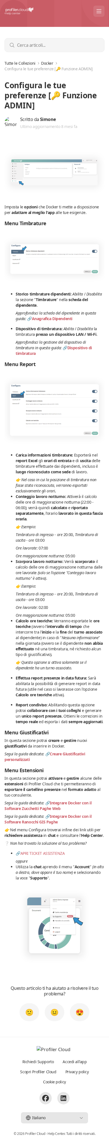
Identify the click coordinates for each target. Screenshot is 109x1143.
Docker (47, 63)
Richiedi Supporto (38, 1061)
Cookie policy (54, 1081)
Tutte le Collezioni (19, 63)
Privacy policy (77, 1071)
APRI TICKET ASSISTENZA (42, 853)
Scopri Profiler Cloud (38, 1071)
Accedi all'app (75, 1061)
